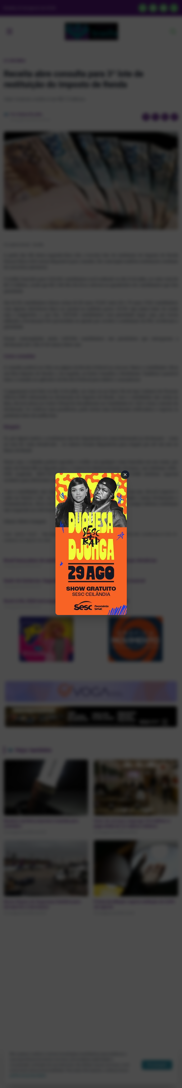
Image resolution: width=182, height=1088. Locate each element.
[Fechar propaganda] (125, 474)
